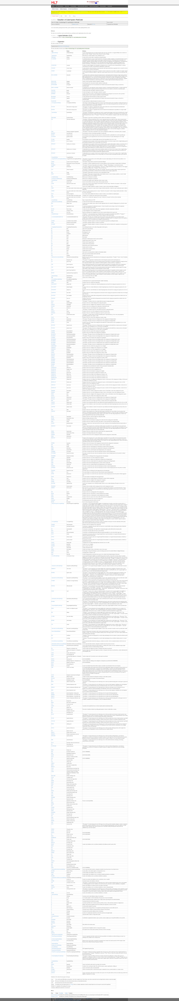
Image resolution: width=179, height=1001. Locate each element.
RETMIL (52, 620)
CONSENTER (53, 65)
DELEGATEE (53, 81)
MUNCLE (53, 397)
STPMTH (53, 434)
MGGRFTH (53, 334)
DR (52, 237)
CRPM (52, 197)
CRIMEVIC (53, 568)
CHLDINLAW (53, 367)
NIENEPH (53, 390)
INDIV (52, 967)
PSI (52, 847)
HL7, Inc (93, 24)
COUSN (52, 322)
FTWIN (52, 473)
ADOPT (52, 542)
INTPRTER (53, 93)
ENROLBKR (53, 117)
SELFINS (53, 109)
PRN (52, 400)
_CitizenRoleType (54, 180)
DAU (52, 302)
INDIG (52, 608)
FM (52, 966)
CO (52, 233)
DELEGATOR (53, 83)
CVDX (52, 650)
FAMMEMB (53, 280)
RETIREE (53, 601)
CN (52, 186)
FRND (52, 496)
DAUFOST (53, 295)
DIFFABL (53, 585)
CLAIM (52, 914)
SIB (52, 444)
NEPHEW (53, 392)
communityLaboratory (55, 916)
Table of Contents (58, 1000)
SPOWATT (53, 153)
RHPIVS (52, 696)
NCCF (52, 756)
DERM (52, 780)
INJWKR (53, 572)
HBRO (52, 448)
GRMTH (52, 357)
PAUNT (52, 320)
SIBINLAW (53, 379)
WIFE (52, 495)
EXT (52, 314)
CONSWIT (53, 68)
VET (52, 624)
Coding (71, 984)
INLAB (52, 718)
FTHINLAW (53, 374)
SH (51, 250)
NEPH (52, 810)
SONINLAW (53, 370)
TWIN (52, 472)
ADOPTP (53, 402)
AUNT (52, 317)
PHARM (52, 875)
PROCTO (53, 842)
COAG (52, 777)
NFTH (52, 416)
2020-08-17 (53, 996)
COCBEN (53, 580)
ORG (52, 206)
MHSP (52, 676)
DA (52, 235)
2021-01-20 (53, 994)
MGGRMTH (53, 339)
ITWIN (52, 476)
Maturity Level (74, 24)
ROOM (52, 501)
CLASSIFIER (53, 58)
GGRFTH (53, 332)
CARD (52, 771)
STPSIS (52, 479)
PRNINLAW (53, 372)
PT (51, 929)
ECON (52, 210)
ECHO (52, 654)
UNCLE (52, 395)
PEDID (52, 804)
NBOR (52, 498)
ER (51, 709)
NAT (52, 547)
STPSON (53, 311)
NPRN (52, 436)
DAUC (52, 301)
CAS (52, 181)
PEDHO (52, 820)
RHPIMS (53, 694)
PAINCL (52, 832)
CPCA (52, 193)
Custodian (61, 993)
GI (51, 789)
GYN (52, 794)
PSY (52, 849)
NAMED (52, 969)
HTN (52, 799)
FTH (52, 409)
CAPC (52, 770)
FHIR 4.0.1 (88, 998)
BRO (52, 446)
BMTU (52, 702)
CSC (52, 882)
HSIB (52, 459)
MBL (52, 739)
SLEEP (52, 754)
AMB (52, 874)
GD (52, 261)
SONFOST (53, 298)
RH (52, 680)
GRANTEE (53, 90)
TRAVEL (52, 860)
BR (51, 232)
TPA (52, 119)
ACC (52, 879)
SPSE (52, 552)
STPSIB (52, 481)
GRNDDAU (53, 347)
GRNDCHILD (53, 345)
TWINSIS (53, 465)
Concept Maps (73, 6)
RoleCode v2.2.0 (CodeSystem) (64, 46)
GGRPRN (53, 330)
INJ (52, 529)
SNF (52, 758)
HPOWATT (53, 149)
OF (51, 760)
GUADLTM (53, 136)
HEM (52, 795)
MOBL (52, 872)
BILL (52, 203)
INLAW (52, 365)
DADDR (52, 870)
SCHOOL (53, 887)
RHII (52, 684)
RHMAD (53, 687)
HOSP (52, 665)
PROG (52, 927)
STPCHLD (53, 312)
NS (51, 744)
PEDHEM (53, 797)
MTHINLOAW (54, 377)
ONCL (52, 819)
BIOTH (52, 163)
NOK (52, 212)
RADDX (52, 660)
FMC (52, 787)
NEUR (52, 814)
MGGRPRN (53, 342)
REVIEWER (53, 96)
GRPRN (52, 350)
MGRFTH (53, 354)
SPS (52, 491)
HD (52, 712)
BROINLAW (53, 382)
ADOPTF (53, 404)
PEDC (52, 835)
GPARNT (53, 545)
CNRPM (52, 190)
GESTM (52, 423)
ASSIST (52, 161)
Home (53, 6)
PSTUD (52, 539)
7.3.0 (106, 11)
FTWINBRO (53, 453)
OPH (52, 822)
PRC (52, 865)
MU (52, 245)
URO (52, 857)
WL (52, 253)
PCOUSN (53, 328)
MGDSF (52, 272)
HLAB (52, 714)
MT (52, 243)
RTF (52, 864)
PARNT (52, 550)
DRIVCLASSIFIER (54, 87)
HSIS (52, 460)
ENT (52, 785)
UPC (52, 888)
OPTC (52, 824)
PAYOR (52, 209)
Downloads (110, 6)
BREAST (53, 766)
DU (52, 238)
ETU (52, 710)
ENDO (52, 782)
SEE (52, 172)
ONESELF (53, 500)
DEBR (52, 166)
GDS (52, 267)
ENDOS (52, 659)
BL (51, 230)
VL (51, 252)
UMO (52, 131)
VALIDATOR (53, 101)
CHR (52, 667)
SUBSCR (53, 972)
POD (52, 839)
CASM (52, 183)
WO (52, 255)
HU (52, 700)
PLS (52, 855)
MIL (52, 612)
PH (51, 924)
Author (66, 993)
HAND (52, 830)
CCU (52, 704)
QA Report (63, 1000)
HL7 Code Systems (59, 6)
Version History (68, 1000)
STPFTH (52, 419)
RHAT (52, 681)
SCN (52, 638)
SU (51, 854)
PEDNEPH (53, 812)
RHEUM (52, 850)
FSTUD (52, 536)
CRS (52, 779)
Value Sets (67, 6)
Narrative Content (55, 16)
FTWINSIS (53, 467)
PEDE (52, 784)
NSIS (52, 464)
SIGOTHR (53, 483)
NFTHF (52, 418)
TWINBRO (53, 451)
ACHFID (53, 220)
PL (51, 247)
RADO (52, 662)
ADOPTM (53, 406)
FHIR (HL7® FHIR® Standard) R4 (80, 11)
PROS (52, 845)
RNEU (52, 664)
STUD (52, 534)
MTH (52, 421)
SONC (52, 309)
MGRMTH (53, 359)
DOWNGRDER (54, 84)
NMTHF (52, 432)
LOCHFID (53, 224)
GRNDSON (53, 349)
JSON (66, 16)
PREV (52, 840)
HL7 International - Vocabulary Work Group (64, 998)
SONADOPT (53, 289)
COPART (53, 70)
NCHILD (53, 306)
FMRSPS (53, 487)
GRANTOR (53, 92)
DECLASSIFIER (54, 75)
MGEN (52, 809)
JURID (52, 222)
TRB (52, 277)
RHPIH (52, 693)
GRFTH (52, 352)
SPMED (52, 852)
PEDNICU (53, 734)
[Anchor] (84, 19)
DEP (52, 962)
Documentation (103, 6)
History (74, 16)
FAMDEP (53, 524)
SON (52, 307)
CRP (52, 195)
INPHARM (53, 735)
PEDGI (52, 790)
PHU (52, 751)
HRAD (52, 723)
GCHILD (53, 544)
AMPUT (52, 763)
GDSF (52, 270)
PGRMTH (53, 360)
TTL (70, 16)
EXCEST (52, 134)
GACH (52, 674)
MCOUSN (53, 325)
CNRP (52, 188)
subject (52, 931)
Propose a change (76, 1000)
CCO (52, 169)
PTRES (52, 885)
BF (51, 228)
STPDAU (53, 304)
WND (52, 862)
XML (61, 16)
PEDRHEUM (53, 837)
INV (52, 805)
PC (51, 834)
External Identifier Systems (83, 6)
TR (51, 859)
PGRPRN (53, 364)
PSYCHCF (53, 971)
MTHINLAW (53, 375)
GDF (52, 264)
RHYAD (52, 698)
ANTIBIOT (53, 165)
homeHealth (53, 919)
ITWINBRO (53, 455)
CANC (52, 768)
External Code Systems (94, 6)
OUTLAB (53, 721)
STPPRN (52, 443)
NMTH (52, 431)
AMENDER (53, 57)
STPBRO (53, 457)
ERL (52, 635)
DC (52, 259)
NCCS (52, 742)
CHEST (52, 705)
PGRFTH (53, 355)
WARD (52, 591)
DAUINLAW (53, 369)
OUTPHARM (53, 746)
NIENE (52, 549)
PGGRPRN (53, 344)
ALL (52, 761)
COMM (52, 880)
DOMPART (53, 486)
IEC (52, 800)
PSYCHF (53, 678)
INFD (52, 802)
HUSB (52, 493)
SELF (52, 530)
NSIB (52, 462)
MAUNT (52, 319)
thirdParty (53, 932)
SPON (52, 532)
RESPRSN (53, 133)
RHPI (52, 690)
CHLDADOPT (53, 284)
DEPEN (52, 964)
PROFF (52, 844)
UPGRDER (53, 98)
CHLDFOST (53, 292)
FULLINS (53, 106)
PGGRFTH (53, 335)
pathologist (53, 922)
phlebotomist (53, 926)
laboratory (53, 921)
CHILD (52, 282)
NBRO (52, 449)
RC (51, 248)
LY (51, 242)
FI (51, 240)
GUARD (52, 139)
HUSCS (52, 727)
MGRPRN (53, 362)
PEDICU (52, 732)
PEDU (52, 750)
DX (52, 648)
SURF (52, 867)
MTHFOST (53, 426)
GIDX (52, 656)
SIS (52, 478)
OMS (52, 817)
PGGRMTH (53, 340)
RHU (52, 753)
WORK (52, 892)
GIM (52, 792)
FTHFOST (53, 411)
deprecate (57, 994)
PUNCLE (53, 398)
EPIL (52, 707)
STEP (52, 554)
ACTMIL (53, 616)
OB (52, 815)
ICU (52, 730)
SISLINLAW (53, 387)
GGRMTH (53, 337)
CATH (52, 652)
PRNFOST (53, 437)
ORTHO (52, 829)
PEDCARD (53, 775)
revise (57, 996)
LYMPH (52, 807)
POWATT (53, 141)
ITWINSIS (53, 470)
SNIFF (52, 174)
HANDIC (53, 526)
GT (51, 917)
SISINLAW (53, 384)
